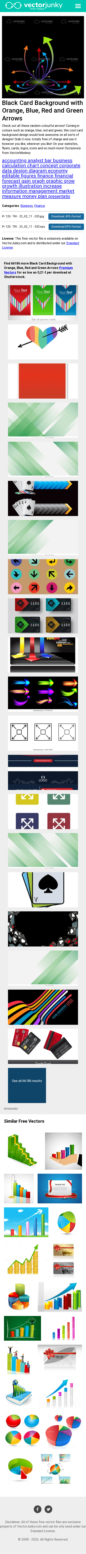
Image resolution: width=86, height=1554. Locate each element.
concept (49, 165)
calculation (14, 165)
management (44, 191)
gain (26, 181)
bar (49, 160)
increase (52, 186)
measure (12, 196)
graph (39, 181)
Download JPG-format (66, 216)
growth (10, 186)
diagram (38, 171)
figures (29, 176)
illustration (31, 186)
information (15, 191)
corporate (69, 165)
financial (64, 176)
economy (58, 171)
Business (26, 206)
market (66, 191)
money (30, 196)
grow (69, 181)
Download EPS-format (66, 226)
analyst (36, 160)
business (62, 160)
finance (46, 176)
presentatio (59, 196)
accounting (15, 160)
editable (11, 176)
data (7, 171)
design (21, 171)
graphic (55, 181)
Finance (39, 206)
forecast (11, 181)
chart (33, 165)
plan (43, 196)
